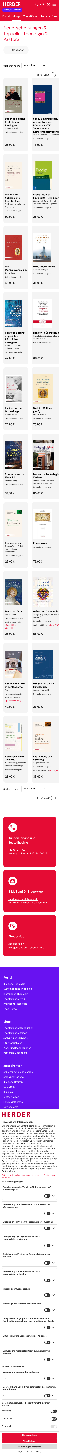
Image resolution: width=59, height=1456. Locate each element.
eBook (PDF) (10, 628)
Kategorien (18, 50)
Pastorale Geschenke (15, 1053)
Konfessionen (13, 543)
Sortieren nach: (11, 66)
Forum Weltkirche (13, 1102)
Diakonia (8, 1092)
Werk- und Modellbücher (17, 1048)
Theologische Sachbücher (18, 1028)
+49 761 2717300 (16, 850)
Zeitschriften (49, 16)
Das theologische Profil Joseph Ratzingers (15, 122)
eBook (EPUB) (10, 625)
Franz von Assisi (14, 612)
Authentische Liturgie (15, 1038)
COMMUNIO (9, 1087)
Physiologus (40, 543)
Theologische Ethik (14, 999)
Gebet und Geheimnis (45, 612)
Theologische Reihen (15, 1033)
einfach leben (11, 1097)
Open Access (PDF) (13, 701)
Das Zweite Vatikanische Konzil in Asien (13, 198)
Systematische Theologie (17, 989)
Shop (16, 16)
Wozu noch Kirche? (44, 267)
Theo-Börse (30, 16)
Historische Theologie (15, 994)
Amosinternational (13, 1077)
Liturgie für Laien (12, 1043)
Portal (6, 16)
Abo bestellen (16, 944)
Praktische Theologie (15, 1004)
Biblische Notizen (13, 1082)
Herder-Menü (55, 4)
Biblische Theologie (14, 984)
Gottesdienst (10, 1107)
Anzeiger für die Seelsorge (18, 1072)
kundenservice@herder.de (23, 899)
